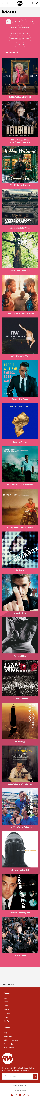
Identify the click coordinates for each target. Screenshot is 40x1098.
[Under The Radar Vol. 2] (20, 252)
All (8, 21)
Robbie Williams (22, 1085)
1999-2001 (29, 21)
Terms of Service (9, 1048)
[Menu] (2, 3)
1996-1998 (17, 21)
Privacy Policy (9, 1044)
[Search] (7, 3)
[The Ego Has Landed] (20, 851)
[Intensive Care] (20, 594)
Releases (7, 1013)
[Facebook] (12, 1095)
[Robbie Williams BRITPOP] (20, 78)
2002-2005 (14, 27)
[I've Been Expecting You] (20, 894)
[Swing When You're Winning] (20, 766)
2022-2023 (20, 45)
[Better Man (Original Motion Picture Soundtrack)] (20, 122)
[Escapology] (20, 723)
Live (5, 998)
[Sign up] (35, 1076)
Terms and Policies (20, 1090)
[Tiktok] (24, 1095)
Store (6, 1017)
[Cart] (37, 3)
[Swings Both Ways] (20, 380)
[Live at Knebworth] (20, 680)
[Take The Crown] (20, 423)
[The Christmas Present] (20, 166)
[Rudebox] (20, 551)
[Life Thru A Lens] (20, 937)
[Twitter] (27, 1095)
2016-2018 (14, 39)
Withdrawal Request (11, 1040)
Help (5, 1032)
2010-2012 (14, 33)
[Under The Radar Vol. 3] (20, 209)
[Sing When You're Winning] (20, 808)
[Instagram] (16, 1095)
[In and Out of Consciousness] (20, 466)
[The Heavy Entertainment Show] (20, 295)
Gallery (6, 1009)
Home (4, 984)
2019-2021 (26, 39)
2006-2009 (26, 27)
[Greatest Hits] (20, 637)
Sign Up (6, 1021)
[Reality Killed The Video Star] (20, 509)
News (6, 1002)
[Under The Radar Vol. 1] (20, 337)
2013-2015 (26, 33)
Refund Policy (8, 1036)
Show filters (11, 52)
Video (6, 1005)
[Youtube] (20, 1095)
